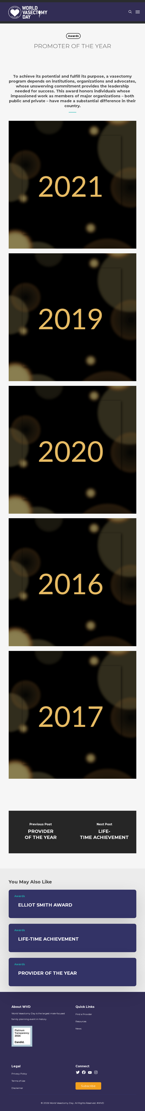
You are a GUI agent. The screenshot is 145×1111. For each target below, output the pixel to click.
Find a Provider (84, 1014)
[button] (138, 12)
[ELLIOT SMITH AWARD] (72, 904)
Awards (73, 36)
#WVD (100, 1103)
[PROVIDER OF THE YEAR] (40, 832)
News (78, 1028)
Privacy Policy (19, 1073)
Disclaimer (17, 1088)
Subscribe (88, 1086)
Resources (81, 1021)
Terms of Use (18, 1080)
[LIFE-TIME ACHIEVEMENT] (104, 832)
